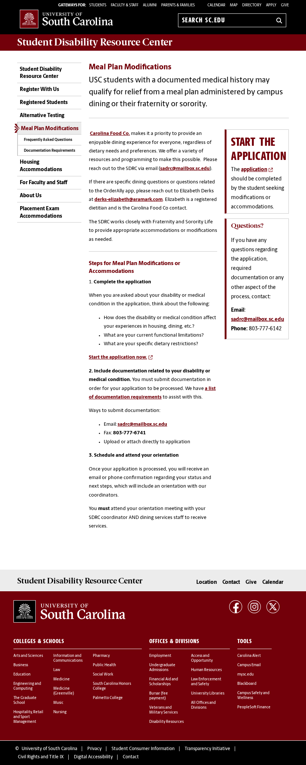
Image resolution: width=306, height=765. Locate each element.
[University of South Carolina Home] (66, 19)
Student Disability (94, 42)
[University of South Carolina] (69, 611)
